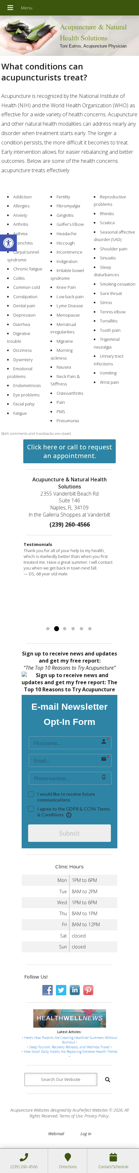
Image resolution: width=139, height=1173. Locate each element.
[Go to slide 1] (48, 629)
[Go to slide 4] (73, 629)
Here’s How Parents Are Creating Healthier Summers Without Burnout (70, 1040)
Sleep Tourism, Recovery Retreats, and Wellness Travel (69, 1047)
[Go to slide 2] (56, 629)
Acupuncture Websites (29, 1110)
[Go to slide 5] (81, 629)
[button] (8, 243)
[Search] (107, 1079)
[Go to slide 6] (90, 629)
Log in (85, 1133)
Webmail (56, 1133)
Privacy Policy (96, 1116)
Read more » (89, 621)
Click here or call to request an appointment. (69, 451)
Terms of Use (70, 1116)
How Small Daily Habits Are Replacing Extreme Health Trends (70, 1051)
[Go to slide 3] (64, 629)
